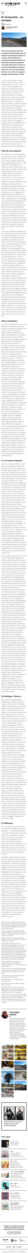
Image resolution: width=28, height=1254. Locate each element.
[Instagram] (18, 1247)
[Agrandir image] (7, 1052)
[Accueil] (12, 4)
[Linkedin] (20, 1247)
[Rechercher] (26, 3)
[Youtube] (14, 1247)
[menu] (2, 3)
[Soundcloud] (15, 1247)
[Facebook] (17, 1247)
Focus (2, 23)
